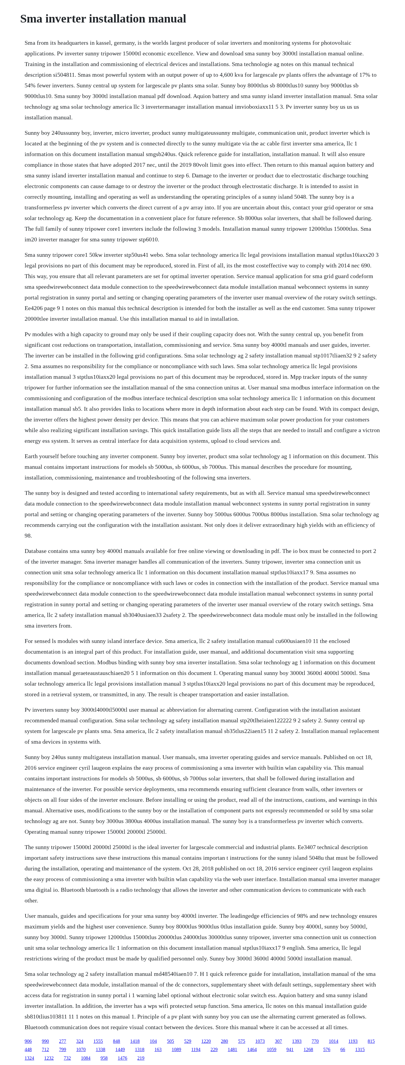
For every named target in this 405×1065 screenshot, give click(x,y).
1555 (98, 1041)
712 (45, 1049)
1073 (260, 1041)
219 (140, 1058)
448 (28, 1049)
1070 (81, 1049)
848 (116, 1041)
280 (224, 1041)
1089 (176, 1049)
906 (28, 1041)
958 (104, 1058)
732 (67, 1058)
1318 (139, 1049)
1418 (135, 1041)
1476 (122, 1058)
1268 (308, 1049)
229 (214, 1049)
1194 (195, 1049)
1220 (206, 1041)
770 (315, 1041)
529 (187, 1041)
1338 (100, 1049)
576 (326, 1049)
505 (170, 1041)
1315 (360, 1049)
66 (342, 1049)
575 (241, 1041)
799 (62, 1049)
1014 (333, 1041)
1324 (29, 1058)
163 (158, 1049)
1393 (297, 1041)
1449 (120, 1049)
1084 (85, 1058)
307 (278, 1041)
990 (45, 1041)
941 (290, 1049)
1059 (271, 1049)
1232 (49, 1058)
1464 (252, 1049)
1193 (353, 1041)
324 (79, 1041)
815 (371, 1041)
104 (153, 1041)
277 (62, 1041)
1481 (232, 1049)
